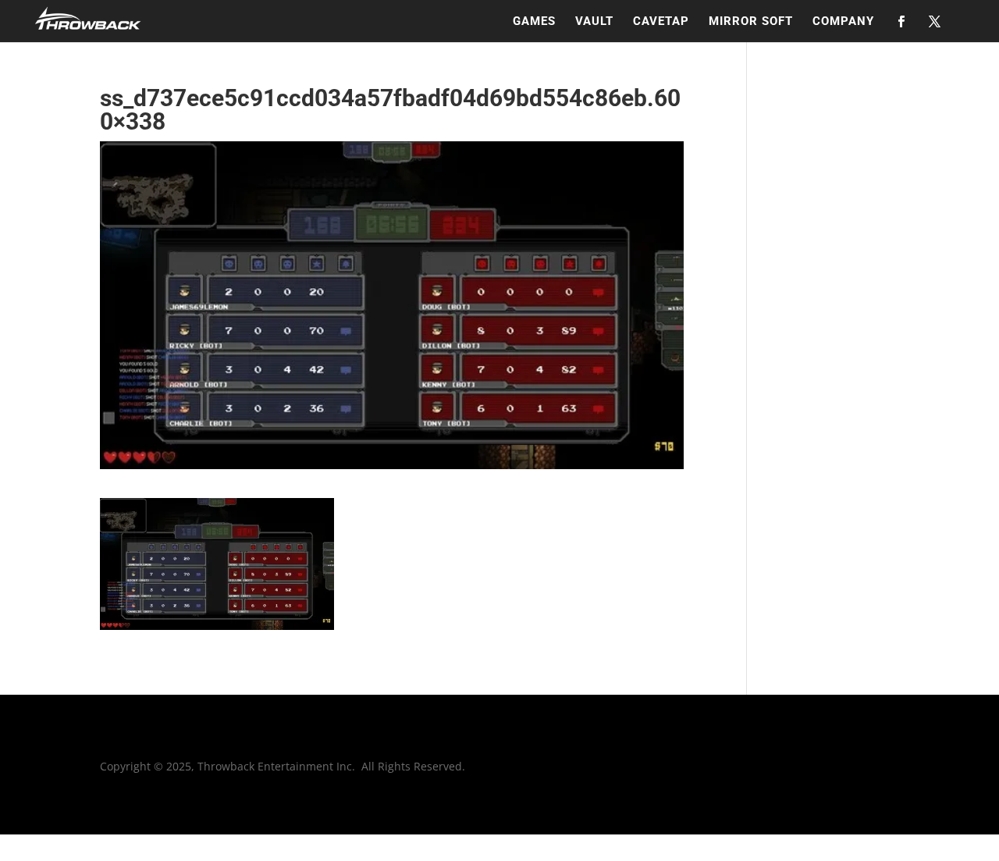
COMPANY (843, 22)
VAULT (594, 22)
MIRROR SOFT (751, 22)
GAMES (534, 22)
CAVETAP (661, 22)
